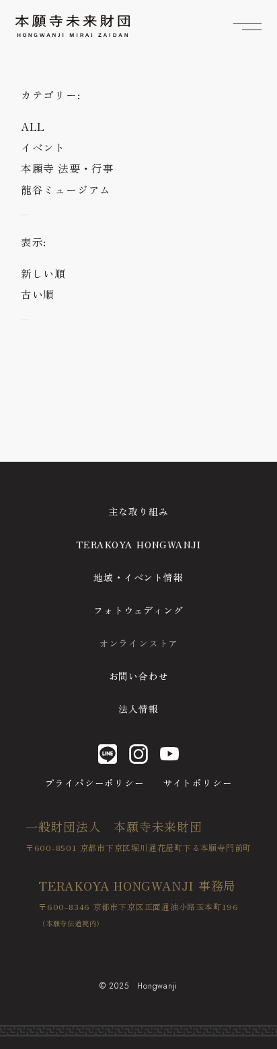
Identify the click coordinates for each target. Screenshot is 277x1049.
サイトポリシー (197, 782)
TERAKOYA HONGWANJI (138, 544)
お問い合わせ (139, 676)
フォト (138, 610)
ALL (33, 126)
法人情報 (138, 708)
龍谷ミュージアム (66, 189)
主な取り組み (139, 511)
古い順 (37, 294)
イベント (43, 147)
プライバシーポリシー (95, 782)
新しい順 (43, 273)
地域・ (138, 577)
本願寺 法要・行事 (67, 168)
